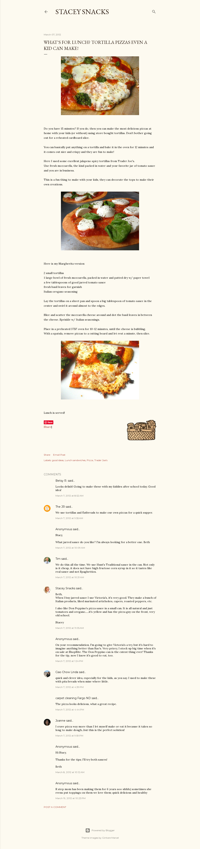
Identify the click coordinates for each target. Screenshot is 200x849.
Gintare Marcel (110, 837)
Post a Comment (55, 807)
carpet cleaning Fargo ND (73, 698)
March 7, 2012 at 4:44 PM (69, 709)
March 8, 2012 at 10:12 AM (69, 772)
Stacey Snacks (82, 11)
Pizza (90, 460)
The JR (60, 506)
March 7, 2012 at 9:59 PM (69, 735)
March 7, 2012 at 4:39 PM (69, 687)
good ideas (58, 460)
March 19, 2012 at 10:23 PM (70, 798)
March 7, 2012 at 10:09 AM (70, 547)
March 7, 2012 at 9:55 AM (69, 518)
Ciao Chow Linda (66, 672)
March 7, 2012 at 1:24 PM (69, 661)
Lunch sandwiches (75, 460)
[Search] (154, 11)
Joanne (60, 720)
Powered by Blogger (103, 830)
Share (47, 427)
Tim (58, 559)
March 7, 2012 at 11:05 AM (69, 627)
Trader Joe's (100, 460)
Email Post (59, 454)
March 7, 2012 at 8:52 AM (69, 495)
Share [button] (47, 454)
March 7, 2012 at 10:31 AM (69, 577)
